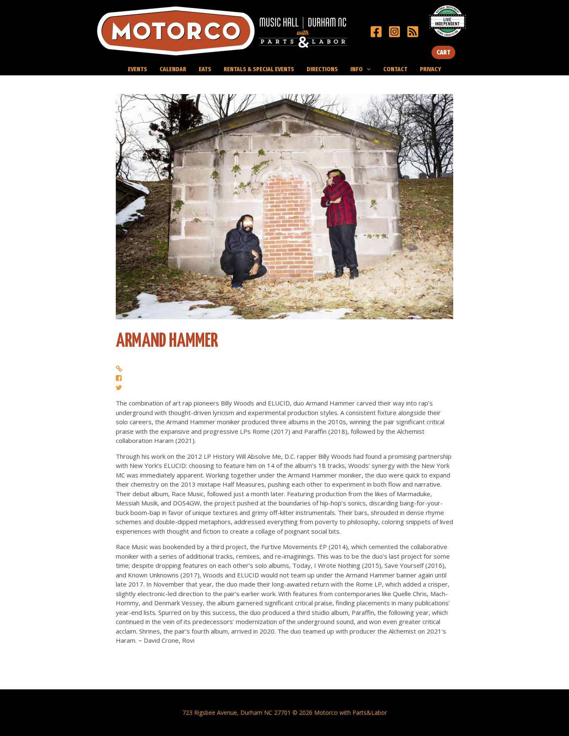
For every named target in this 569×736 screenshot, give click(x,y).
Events (137, 69)
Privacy (430, 69)
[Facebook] (376, 31)
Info (356, 69)
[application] (367, 69)
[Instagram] (394, 31)
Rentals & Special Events (259, 69)
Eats (205, 69)
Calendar (173, 69)
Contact (395, 69)
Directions (322, 69)
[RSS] (413, 31)
